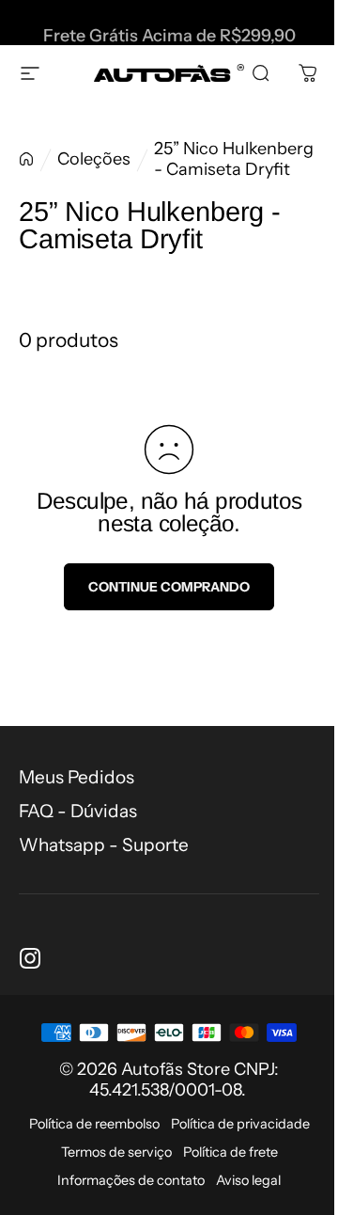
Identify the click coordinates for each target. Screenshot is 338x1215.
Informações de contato (131, 1180)
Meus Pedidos (76, 777)
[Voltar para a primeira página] (26, 158)
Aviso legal (248, 1180)
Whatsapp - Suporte (104, 845)
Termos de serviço (116, 1152)
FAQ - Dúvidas (78, 811)
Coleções (94, 159)
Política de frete (230, 1152)
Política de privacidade (240, 1123)
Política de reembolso (94, 1123)
